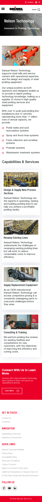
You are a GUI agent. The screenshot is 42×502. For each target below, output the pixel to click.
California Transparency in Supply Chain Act (20, 472)
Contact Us (6, 418)
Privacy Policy (7, 454)
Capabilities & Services (11, 434)
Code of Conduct (9, 465)
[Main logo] (16, 8)
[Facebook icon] (4, 488)
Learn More (9, 391)
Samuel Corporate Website (13, 450)
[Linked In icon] (9, 488)
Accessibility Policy (9, 457)
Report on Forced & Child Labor (15, 468)
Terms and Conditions (11, 461)
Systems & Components (11, 438)
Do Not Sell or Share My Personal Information (20, 476)
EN (39, 2)
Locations (30, 2)
